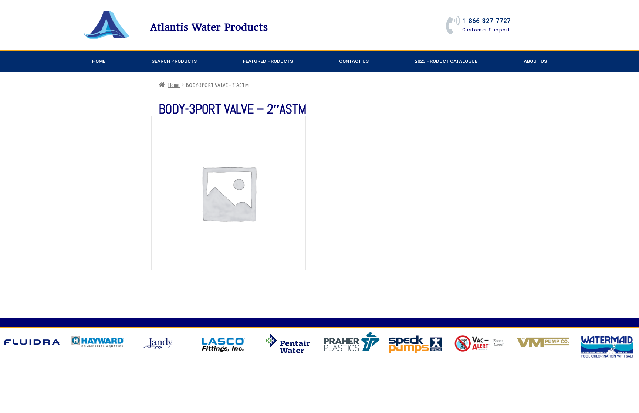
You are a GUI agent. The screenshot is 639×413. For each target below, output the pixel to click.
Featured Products (268, 61)
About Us (535, 61)
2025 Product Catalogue (446, 61)
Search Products (174, 61)
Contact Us (354, 61)
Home (98, 61)
